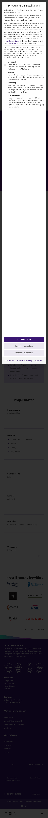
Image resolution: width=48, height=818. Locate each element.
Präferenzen (9, 361)
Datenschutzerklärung (11, 41)
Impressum (39, 361)
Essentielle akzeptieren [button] (24, 346)
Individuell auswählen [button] (24, 353)
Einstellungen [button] (12, 43)
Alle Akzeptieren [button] (24, 339)
